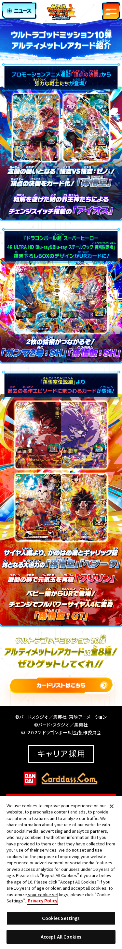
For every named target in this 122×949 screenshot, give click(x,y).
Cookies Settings (61, 918)
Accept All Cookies (61, 937)
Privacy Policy (42, 901)
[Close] (111, 806)
